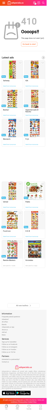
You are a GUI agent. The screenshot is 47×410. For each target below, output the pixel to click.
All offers (5, 322)
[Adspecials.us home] (16, 3)
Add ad (4, 332)
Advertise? (5, 319)
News (4, 335)
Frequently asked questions (11, 317)
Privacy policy (22, 402)
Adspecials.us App (8, 327)
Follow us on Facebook (9, 344)
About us (5, 330)
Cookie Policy (32, 402)
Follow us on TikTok (8, 352)
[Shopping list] (39, 3)
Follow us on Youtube (9, 349)
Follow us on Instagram (9, 347)
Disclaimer (33, 400)
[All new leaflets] (43, 57)
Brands (4, 324)
